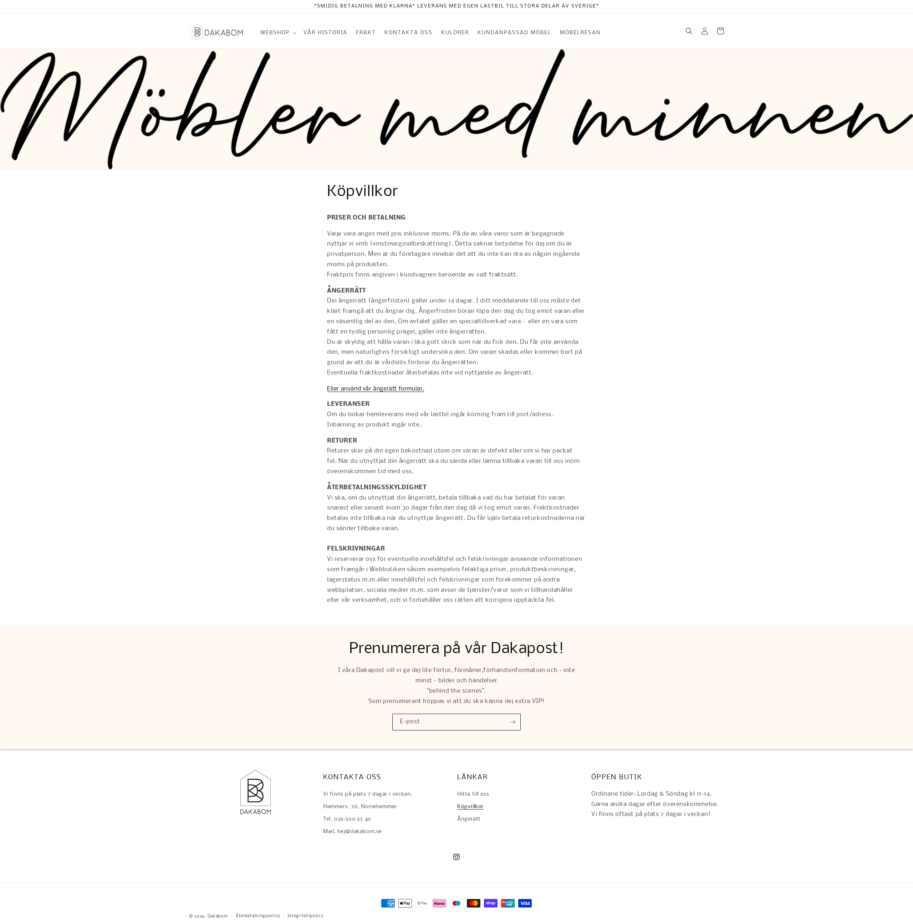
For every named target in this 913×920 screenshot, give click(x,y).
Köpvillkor (470, 807)
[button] (277, 32)
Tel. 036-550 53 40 (347, 819)
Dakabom (218, 916)
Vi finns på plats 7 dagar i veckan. (367, 794)
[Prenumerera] (512, 722)
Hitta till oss (473, 794)
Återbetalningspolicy (258, 916)
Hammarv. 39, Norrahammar (360, 807)
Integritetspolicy (305, 916)
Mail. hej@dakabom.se (352, 831)
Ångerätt (469, 819)
